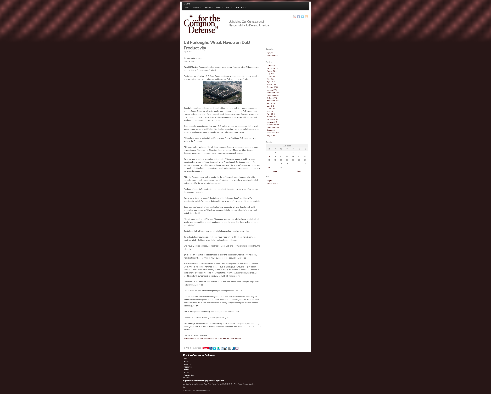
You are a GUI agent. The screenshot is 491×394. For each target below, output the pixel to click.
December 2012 (273, 92)
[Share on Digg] (229, 348)
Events (218, 8)
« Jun (275, 171)
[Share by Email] (236, 348)
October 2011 (272, 130)
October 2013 (272, 65)
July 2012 (270, 106)
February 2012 (272, 119)
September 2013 (273, 68)
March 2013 (271, 84)
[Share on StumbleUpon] (218, 348)
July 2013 (270, 73)
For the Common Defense (198, 355)
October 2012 (272, 98)
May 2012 (270, 111)
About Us (195, 8)
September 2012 (273, 100)
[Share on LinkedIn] (233, 348)
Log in (269, 180)
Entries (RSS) (272, 183)
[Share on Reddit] (222, 348)
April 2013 (271, 82)
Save (206, 348)
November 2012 (273, 95)
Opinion (270, 53)
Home (187, 8)
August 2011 (271, 135)
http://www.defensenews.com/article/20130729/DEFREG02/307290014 (212, 338)
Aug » (299, 171)
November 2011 (273, 127)
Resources (207, 8)
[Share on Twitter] (214, 348)
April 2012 (271, 114)
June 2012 (271, 108)
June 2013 (271, 76)
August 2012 (271, 103)
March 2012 (271, 116)
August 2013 (271, 71)
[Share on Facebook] (211, 348)
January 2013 (272, 90)
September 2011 (273, 133)
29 (269, 167)
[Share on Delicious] (225, 348)
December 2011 (273, 124)
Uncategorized (272, 55)
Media (228, 8)
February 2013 (272, 87)
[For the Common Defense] (245, 23)
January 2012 (272, 122)
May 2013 (270, 79)
